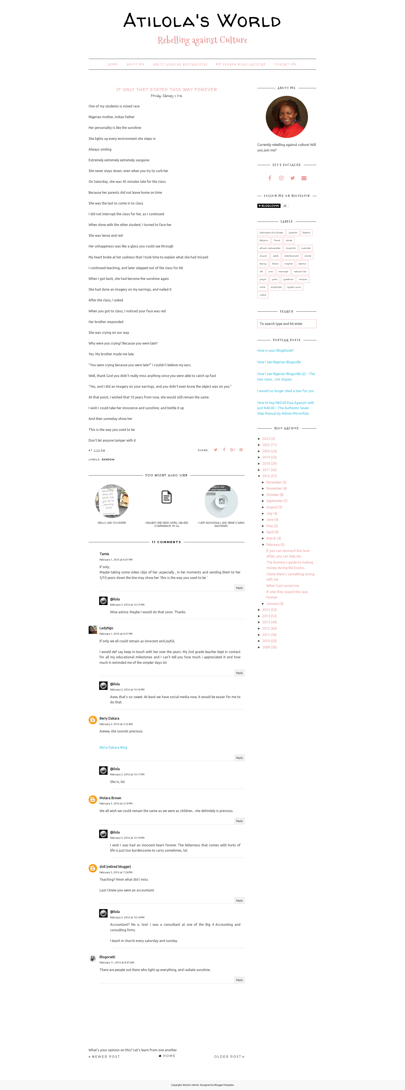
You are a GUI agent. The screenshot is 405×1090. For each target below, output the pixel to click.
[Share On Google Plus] (232, 449)
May (269, 526)
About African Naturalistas (180, 64)
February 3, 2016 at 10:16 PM (127, 689)
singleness (276, 287)
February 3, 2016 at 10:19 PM (127, 837)
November (274, 488)
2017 (266, 470)
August (271, 507)
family (263, 263)
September (274, 501)
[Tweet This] (215, 449)
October (272, 495)
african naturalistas (270, 248)
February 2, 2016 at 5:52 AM (116, 724)
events (308, 256)
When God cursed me (282, 586)
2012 (266, 628)
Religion (264, 240)
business (305, 248)
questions (288, 279)
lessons (302, 263)
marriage (283, 271)
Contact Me (285, 64)
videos (263, 295)
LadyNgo (106, 628)
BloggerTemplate (224, 1085)
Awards (293, 232)
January (272, 603)
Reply (239, 587)
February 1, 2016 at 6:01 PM (116, 559)
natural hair (300, 271)
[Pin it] (241, 449)
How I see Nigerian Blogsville (279, 362)
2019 (266, 457)
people (263, 279)
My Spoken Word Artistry (241, 64)
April (270, 532)
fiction (275, 263)
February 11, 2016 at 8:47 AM (117, 962)
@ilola (115, 599)
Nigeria (306, 232)
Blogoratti (107, 957)
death (276, 256)
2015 (266, 610)
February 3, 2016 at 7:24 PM (116, 872)
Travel (277, 240)
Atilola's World (202, 20)
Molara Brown (110, 798)
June (270, 519)
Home (113, 64)
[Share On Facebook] (224, 449)
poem (275, 279)
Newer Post (106, 1057)
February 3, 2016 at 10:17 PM (127, 774)
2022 (266, 445)
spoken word (294, 287)
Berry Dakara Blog (113, 747)
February (273, 544)
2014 (266, 616)
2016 (266, 476)
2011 (266, 635)
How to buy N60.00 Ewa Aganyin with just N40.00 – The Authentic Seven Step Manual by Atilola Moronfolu (285, 408)
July (269, 513)
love (271, 271)
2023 (266, 439)
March (271, 538)
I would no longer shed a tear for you (285, 391)
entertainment (291, 256)
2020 (266, 451)
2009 (266, 647)
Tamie (104, 554)
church (263, 256)
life (261, 271)
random (108, 459)
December (274, 482)
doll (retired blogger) (115, 866)
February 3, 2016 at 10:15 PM (127, 604)
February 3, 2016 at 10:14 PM (127, 917)
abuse (289, 240)
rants (262, 287)
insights (288, 263)
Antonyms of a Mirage (271, 232)
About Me (136, 64)
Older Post (227, 1057)
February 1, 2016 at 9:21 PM (116, 633)
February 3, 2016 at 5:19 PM (116, 803)
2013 (266, 622)
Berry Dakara (109, 718)
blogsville (291, 248)
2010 (266, 641)
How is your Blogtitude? (275, 350)
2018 (266, 463)
